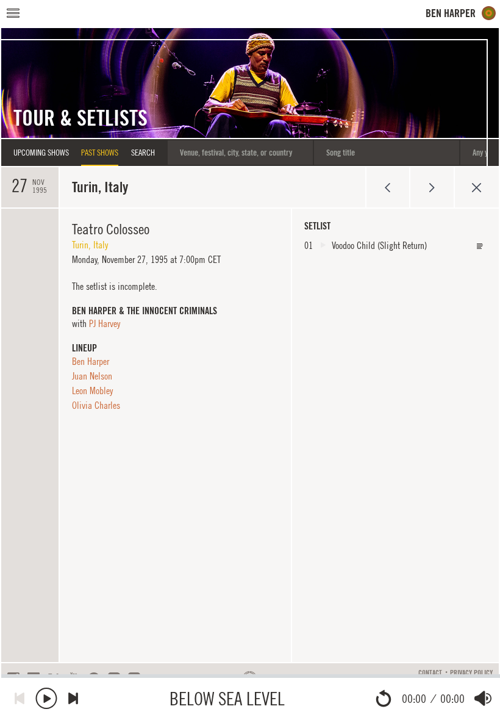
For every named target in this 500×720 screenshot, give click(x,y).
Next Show (432, 187)
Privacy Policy (471, 673)
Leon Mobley (92, 390)
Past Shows (99, 152)
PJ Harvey (104, 323)
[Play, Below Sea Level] (46, 698)
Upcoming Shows (41, 152)
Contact (430, 673)
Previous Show (387, 187)
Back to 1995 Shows (476, 187)
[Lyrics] (480, 246)
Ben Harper (90, 361)
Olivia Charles (96, 405)
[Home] (461, 13)
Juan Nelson (92, 375)
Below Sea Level (227, 698)
